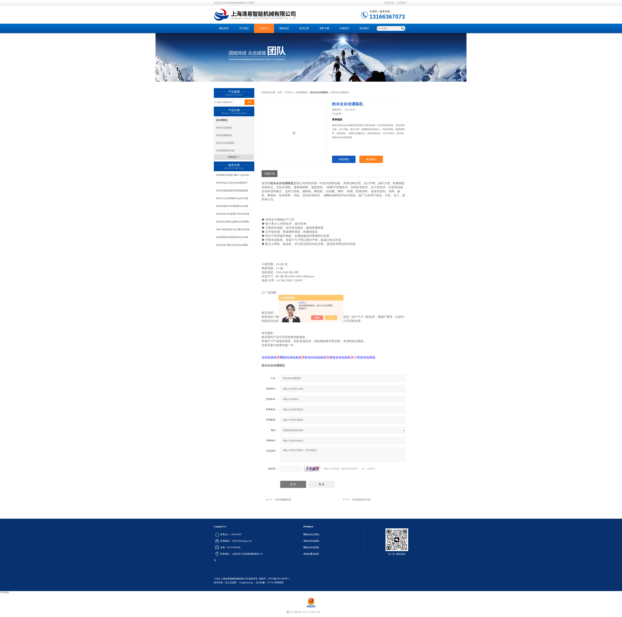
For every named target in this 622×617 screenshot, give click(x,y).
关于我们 (244, 28)
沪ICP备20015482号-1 (278, 578)
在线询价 (344, 159)
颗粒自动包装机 (311, 547)
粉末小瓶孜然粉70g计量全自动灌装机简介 (235, 229)
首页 (279, 92)
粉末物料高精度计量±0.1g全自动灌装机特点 (235, 175)
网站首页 (224, 28)
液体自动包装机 (311, 541)
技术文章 (304, 28)
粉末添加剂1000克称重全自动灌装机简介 (235, 206)
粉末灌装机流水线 (225, 150)
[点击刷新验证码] (312, 469)
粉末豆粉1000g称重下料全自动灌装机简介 (235, 214)
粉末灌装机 (222, 120)
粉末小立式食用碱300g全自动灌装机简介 (235, 198)
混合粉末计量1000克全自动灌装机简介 (235, 245)
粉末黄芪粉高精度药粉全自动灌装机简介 (235, 237)
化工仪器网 (230, 582)
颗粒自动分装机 (311, 534)
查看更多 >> (234, 157)
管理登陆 (279, 582)
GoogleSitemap (246, 582)
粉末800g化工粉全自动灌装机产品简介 (235, 183)
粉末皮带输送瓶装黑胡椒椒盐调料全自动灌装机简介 (235, 190)
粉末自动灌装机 (224, 128)
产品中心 (264, 28)
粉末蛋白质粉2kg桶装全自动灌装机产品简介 (235, 221)
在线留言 (344, 28)
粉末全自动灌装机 (225, 143)
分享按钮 (4, 592)
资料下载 (324, 28)
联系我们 (402, 3)
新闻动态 (284, 28)
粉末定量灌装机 (224, 135)
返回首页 (389, 3)
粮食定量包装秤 (311, 554)
